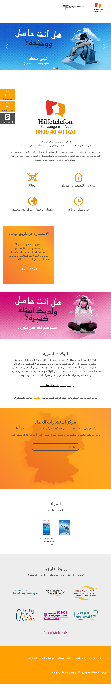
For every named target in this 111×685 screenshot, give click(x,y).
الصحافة (104, 658)
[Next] (104, 47)
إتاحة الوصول (64, 658)
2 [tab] (54, 68)
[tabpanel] (55, 46)
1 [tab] (57, 68)
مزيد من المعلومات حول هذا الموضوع (55, 385)
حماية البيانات (48, 658)
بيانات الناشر (32, 658)
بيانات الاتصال (80, 658)
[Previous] (6, 47)
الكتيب (37, 397)
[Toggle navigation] (7, 4)
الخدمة (93, 658)
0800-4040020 (29, 268)
